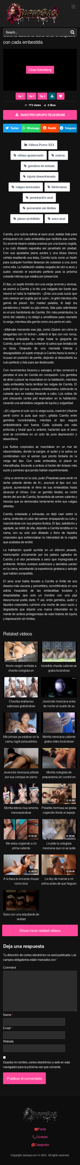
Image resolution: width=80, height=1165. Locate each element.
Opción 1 (21, 96)
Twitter (14, 128)
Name (8, 1014)
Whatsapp (33, 128)
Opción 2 (32, 96)
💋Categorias (40, 1144)
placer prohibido (28, 218)
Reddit (52, 128)
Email (7, 1028)
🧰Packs (40, 1129)
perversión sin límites (41, 208)
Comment (9, 967)
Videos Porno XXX (41, 144)
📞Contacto (40, 1137)
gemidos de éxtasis (41, 166)
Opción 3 (42, 96)
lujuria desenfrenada (41, 176)
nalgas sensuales (27, 187)
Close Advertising (40, 69)
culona (60, 155)
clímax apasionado (30, 155)
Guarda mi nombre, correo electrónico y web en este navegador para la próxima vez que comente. (36, 1064)
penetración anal (41, 197)
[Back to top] (73, 1156)
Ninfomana (59, 187)
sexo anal (58, 218)
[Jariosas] (32, 14)
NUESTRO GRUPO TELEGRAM (43, 115)
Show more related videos (40, 930)
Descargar (52, 96)
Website (8, 1041)
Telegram (70, 128)
